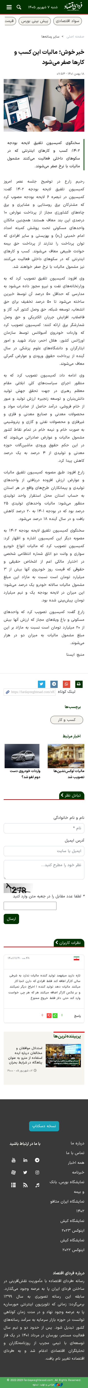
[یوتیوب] (13, 1160)
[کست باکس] (37, 1185)
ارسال (11, 919)
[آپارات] (13, 1173)
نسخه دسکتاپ (44, 1126)
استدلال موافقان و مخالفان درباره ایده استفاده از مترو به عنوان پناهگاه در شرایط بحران (25, 1055)
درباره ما (77, 1143)
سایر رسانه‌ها (50, 36)
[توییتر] (25, 1173)
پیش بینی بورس (34, 21)
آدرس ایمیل (74, 841)
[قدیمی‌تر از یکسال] (66, 756)
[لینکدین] (25, 1160)
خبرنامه (78, 1172)
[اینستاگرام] (37, 1173)
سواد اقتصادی (67, 21)
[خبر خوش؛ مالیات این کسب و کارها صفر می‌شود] (44, 105)
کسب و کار (67, 720)
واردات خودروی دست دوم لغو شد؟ (25, 774)
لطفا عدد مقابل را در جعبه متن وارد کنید (48, 896)
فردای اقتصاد (44, 6)
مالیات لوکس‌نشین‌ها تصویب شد (69, 774)
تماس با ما (75, 1153)
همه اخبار (76, 1163)
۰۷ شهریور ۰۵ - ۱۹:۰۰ (20, 1071)
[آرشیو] (13, 1185)
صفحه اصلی (75, 36)
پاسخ (77, 1016)
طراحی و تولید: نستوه (43, 1385)
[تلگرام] (37, 1160)
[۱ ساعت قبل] (63, 1055)
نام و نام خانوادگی (69, 818)
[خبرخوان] (25, 1185)
